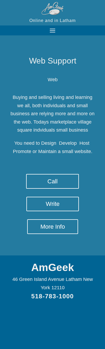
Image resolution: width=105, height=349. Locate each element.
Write (53, 204)
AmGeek (52, 267)
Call (52, 181)
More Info (52, 226)
